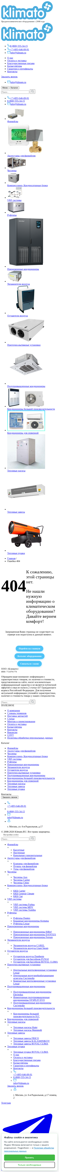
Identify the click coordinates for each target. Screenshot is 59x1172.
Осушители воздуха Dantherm (28, 956)
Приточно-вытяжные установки (24, 345)
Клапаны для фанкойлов (26, 863)
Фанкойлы (12, 121)
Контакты (12, 71)
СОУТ (10, 735)
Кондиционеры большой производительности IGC (26, 1015)
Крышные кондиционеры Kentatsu (31, 921)
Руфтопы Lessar (21, 923)
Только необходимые (29, 1165)
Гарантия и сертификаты (20, 68)
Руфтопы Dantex (21, 918)
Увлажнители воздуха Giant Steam (30, 948)
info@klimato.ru (18, 52)
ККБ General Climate (23, 893)
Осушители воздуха (17, 315)
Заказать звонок (9, 76)
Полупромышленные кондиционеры (26, 386)
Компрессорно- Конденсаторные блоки (27, 185)
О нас (10, 58)
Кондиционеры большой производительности (31, 409)
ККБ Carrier (19, 891)
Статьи (11, 718)
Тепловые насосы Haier (25, 1027)
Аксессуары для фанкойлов (21, 155)
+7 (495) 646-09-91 (19, 49)
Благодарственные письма (20, 63)
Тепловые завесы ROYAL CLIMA (30, 1043)
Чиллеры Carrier (21, 880)
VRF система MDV (23, 907)
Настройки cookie (11, 834)
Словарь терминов (16, 713)
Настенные (19, 852)
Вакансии (12, 732)
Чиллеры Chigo (21, 882)
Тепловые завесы (16, 512)
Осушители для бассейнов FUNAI (31, 959)
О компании (13, 710)
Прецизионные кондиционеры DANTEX (34, 934)
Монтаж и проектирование (21, 721)
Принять (29, 1157)
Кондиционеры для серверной (23, 433)
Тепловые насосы (16, 470)
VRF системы (14, 200)
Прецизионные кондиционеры (23, 269)
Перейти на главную (29, 648)
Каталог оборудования (29, 656)
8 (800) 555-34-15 (19, 46)
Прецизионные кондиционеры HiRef (32, 932)
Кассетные (18, 850)
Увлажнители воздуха (18, 284)
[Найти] (32, 91)
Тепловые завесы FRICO (26, 1038)
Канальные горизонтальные (27, 855)
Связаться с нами (29, 663)
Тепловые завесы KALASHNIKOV (31, 1041)
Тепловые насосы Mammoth (27, 1030)
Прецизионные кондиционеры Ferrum (33, 937)
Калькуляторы (14, 66)
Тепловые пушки (16, 553)
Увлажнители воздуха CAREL (29, 945)
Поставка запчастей (17, 716)
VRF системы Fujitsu (24, 904)
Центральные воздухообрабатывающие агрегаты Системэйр (33, 977)
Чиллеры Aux (20, 877)
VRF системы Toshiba (24, 910)
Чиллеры (11, 170)
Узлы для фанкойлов (23, 869)
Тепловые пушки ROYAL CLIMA (30, 1052)
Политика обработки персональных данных (30, 738)
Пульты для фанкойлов (25, 866)
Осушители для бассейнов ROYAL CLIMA (35, 962)
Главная (11, 558)
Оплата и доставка (16, 60)
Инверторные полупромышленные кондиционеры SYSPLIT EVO (31, 998)
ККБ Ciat (18, 896)
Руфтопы (12, 215)
